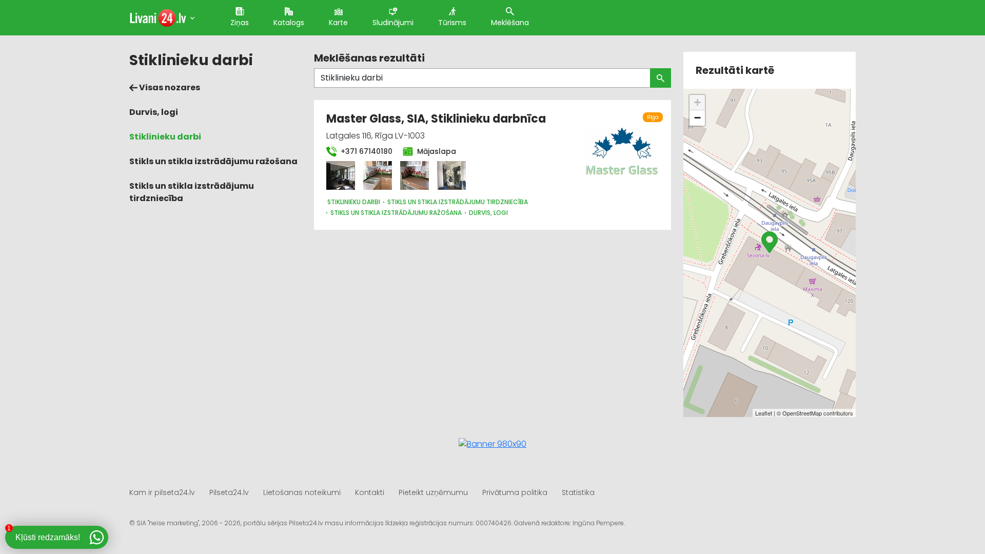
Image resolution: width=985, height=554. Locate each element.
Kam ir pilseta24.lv (162, 492)
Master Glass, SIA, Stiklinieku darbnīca (436, 119)
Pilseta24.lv (229, 492)
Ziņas (239, 22)
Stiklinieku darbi (165, 137)
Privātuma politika (514, 492)
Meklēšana (510, 22)
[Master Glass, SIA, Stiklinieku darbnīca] (340, 175)
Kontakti (369, 492)
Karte (338, 22)
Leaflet (763, 413)
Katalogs (288, 22)
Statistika (578, 492)
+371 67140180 (365, 151)
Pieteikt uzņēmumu (433, 492)
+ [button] (697, 102)
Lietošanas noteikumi (302, 492)
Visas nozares (168, 87)
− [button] (697, 117)
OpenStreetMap (802, 413)
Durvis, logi (153, 112)
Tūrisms (452, 22)
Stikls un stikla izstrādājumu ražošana (213, 161)
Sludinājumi (392, 22)
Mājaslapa (435, 151)
